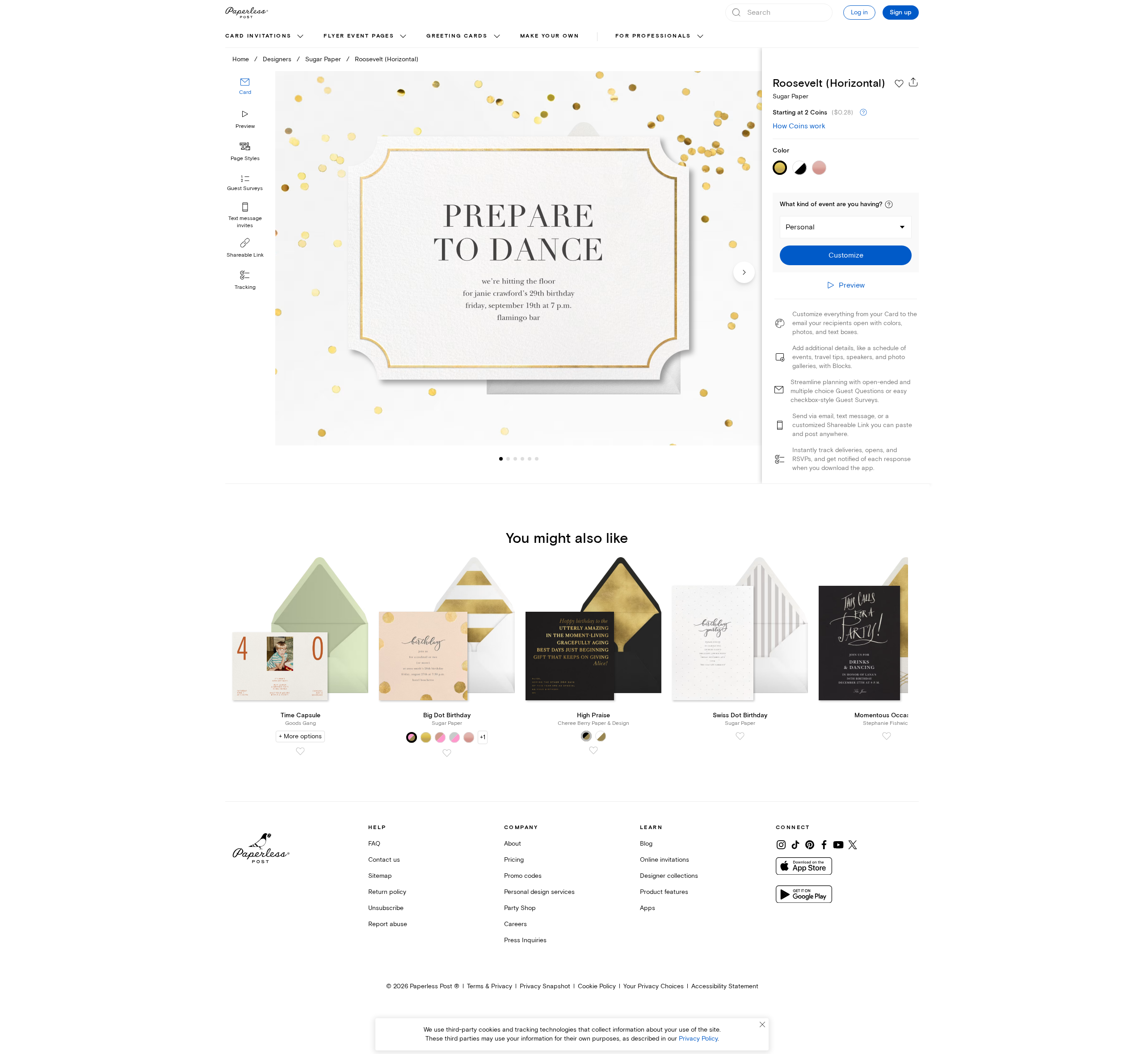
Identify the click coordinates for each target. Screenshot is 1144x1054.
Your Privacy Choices (653, 986)
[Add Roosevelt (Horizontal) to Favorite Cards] (899, 83)
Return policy (387, 892)
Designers (277, 59)
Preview (245, 126)
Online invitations (664, 860)
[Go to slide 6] (529, 459)
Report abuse (387, 924)
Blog (646, 843)
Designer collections (669, 876)
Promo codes (523, 876)
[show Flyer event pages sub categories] (403, 36)
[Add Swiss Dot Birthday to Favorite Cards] (740, 736)
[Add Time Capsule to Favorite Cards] (300, 751)
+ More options (300, 736)
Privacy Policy (698, 1038)
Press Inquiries (525, 940)
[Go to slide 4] (515, 459)
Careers (515, 924)
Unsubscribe (386, 908)
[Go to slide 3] (508, 459)
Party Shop (520, 908)
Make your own (549, 36)
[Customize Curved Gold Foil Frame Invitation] (518, 258)
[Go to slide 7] (536, 459)
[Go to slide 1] (501, 459)
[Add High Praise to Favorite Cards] (593, 750)
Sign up (901, 12)
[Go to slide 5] (522, 459)
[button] (888, 204)
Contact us (384, 860)
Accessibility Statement (724, 986)
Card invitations (258, 36)
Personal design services (539, 892)
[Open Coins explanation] (863, 112)
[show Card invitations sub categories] (300, 36)
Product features (664, 892)
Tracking (245, 287)
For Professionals (653, 36)
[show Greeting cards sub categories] (497, 36)
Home (240, 59)
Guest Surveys (245, 189)
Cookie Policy (597, 986)
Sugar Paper (323, 59)
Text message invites (245, 222)
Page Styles (245, 158)
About (512, 843)
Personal (800, 227)
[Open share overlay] (913, 81)
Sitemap (380, 876)
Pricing (514, 860)
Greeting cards (457, 36)
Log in (859, 12)
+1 (482, 737)
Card (245, 92)
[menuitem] (265, 36)
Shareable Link (245, 255)
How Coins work (799, 126)
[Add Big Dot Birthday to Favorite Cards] (447, 753)
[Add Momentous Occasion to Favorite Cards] (886, 736)
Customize (846, 255)
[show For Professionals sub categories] (700, 36)
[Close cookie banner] (762, 1024)
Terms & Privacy (489, 986)
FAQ (374, 843)
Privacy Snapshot (545, 986)
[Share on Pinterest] (809, 844)
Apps (647, 908)
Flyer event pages (359, 36)
